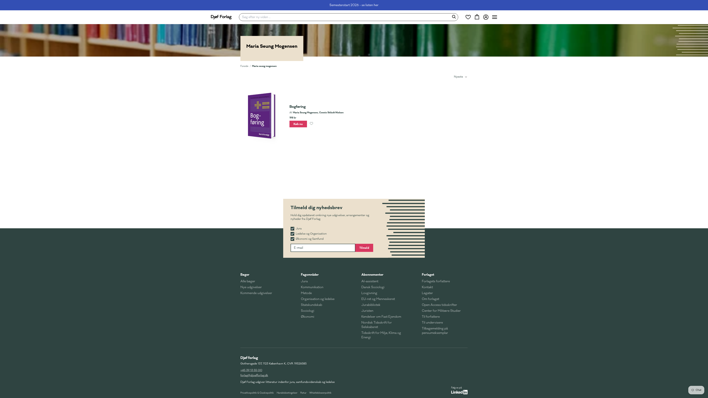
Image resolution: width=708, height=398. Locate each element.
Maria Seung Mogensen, (305, 112)
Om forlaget (430, 299)
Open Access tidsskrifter (439, 305)
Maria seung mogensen (264, 66)
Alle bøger (247, 281)
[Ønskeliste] (468, 17)
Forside (244, 66)
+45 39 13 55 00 (251, 370)
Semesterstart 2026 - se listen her (354, 5)
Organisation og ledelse (317, 299)
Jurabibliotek (370, 305)
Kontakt (427, 287)
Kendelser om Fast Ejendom (381, 317)
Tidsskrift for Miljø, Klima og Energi (381, 335)
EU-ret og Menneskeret (378, 299)
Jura (304, 281)
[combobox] (345, 17)
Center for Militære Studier (441, 311)
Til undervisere (432, 323)
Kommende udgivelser (256, 293)
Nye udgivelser (251, 287)
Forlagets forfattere (436, 281)
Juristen (367, 311)
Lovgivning (369, 293)
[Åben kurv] (477, 17)
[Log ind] (485, 17)
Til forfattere (431, 317)
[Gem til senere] (311, 124)
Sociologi (307, 311)
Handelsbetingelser (287, 392)
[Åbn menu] (494, 17)
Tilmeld (364, 248)
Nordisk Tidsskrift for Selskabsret (376, 325)
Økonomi (307, 317)
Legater (427, 293)
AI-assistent (369, 281)
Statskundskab (311, 305)
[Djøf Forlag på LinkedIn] (459, 392)
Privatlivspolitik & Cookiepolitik (257, 392)
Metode (306, 293)
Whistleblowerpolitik (320, 392)
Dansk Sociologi (372, 287)
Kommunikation (312, 287)
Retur (303, 392)
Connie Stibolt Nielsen (331, 112)
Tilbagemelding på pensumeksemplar (435, 331)
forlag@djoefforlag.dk (254, 375)
